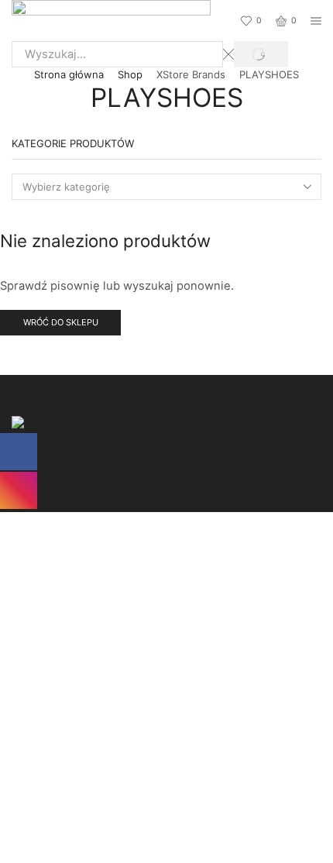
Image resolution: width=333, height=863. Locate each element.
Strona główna (69, 74)
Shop (130, 74)
